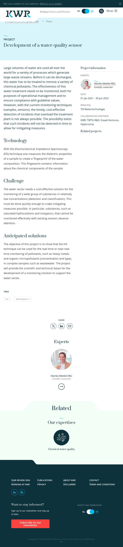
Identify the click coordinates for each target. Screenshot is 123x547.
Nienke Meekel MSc (105, 83)
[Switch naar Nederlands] (85, 11)
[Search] (101, 11)
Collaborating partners (95, 116)
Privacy (41, 484)
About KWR (69, 480)
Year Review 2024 (20, 480)
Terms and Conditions (102, 484)
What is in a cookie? (51, 3)
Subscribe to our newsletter (30, 524)
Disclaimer (69, 484)
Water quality (22, 299)
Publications (44, 480)
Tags (6, 291)
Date (83, 94)
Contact (94, 480)
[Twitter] (53, 326)
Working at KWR (20, 484)
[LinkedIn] (61, 326)
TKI (7, 299)
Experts (85, 75)
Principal (86, 105)
